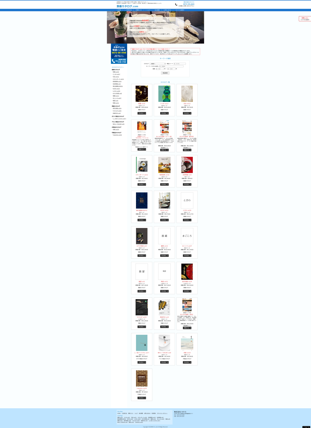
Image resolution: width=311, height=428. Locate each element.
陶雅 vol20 (116, 72)
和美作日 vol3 (117, 113)
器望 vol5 (115, 100)
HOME (119, 10)
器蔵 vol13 (116, 96)
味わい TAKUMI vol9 (118, 124)
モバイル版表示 (180, 10)
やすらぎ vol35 (117, 111)
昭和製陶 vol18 (117, 81)
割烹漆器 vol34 (117, 108)
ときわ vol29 (116, 91)
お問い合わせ (167, 10)
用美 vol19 (116, 129)
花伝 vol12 (116, 76)
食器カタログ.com (127, 6)
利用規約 (154, 413)
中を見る (141, 113)
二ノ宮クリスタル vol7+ (119, 118)
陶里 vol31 (116, 103)
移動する (141, 149)
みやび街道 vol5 (117, 93)
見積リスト (139, 10)
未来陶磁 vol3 (117, 84)
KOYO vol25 (116, 88)
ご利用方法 (129, 10)
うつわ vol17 (116, 74)
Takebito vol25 (117, 135)
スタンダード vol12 (118, 79)
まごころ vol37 (117, 98)
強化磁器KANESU (118, 86)
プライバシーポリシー (162, 413)
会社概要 (157, 10)
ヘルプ (148, 10)
